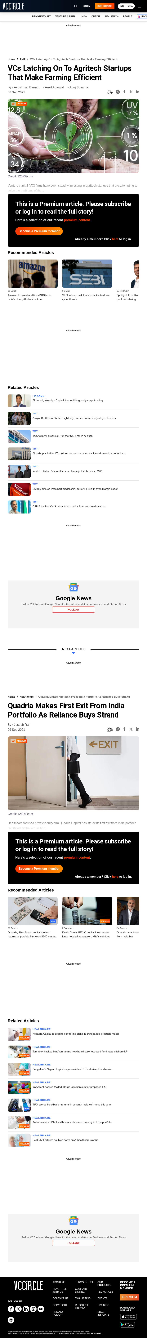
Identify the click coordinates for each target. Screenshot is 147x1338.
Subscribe (104, 6)
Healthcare (27, 696)
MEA (130, 6)
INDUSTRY (111, 16)
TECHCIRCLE (105, 1291)
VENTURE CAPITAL (66, 16)
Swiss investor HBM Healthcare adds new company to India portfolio (72, 1122)
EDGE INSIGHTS (103, 1313)
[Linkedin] (137, 92)
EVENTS (102, 1298)
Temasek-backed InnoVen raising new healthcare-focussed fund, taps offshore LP (80, 1051)
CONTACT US (61, 1298)
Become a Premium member (39, 231)
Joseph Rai (21, 724)
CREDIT (95, 16)
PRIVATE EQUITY (41, 16)
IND (122, 6)
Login (86, 6)
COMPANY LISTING (81, 1290)
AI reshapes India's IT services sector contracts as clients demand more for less (79, 453)
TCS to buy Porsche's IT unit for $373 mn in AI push (63, 435)
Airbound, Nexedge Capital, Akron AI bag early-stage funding (68, 400)
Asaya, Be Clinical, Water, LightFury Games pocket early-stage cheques (74, 418)
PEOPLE (127, 16)
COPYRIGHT (60, 1305)
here (115, 239)
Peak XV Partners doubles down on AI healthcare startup (65, 1139)
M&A (84, 16)
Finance (38, 396)
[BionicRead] (110, 92)
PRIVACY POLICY (58, 1313)
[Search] (75, 6)
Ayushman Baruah (26, 87)
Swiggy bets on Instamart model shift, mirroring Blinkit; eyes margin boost (75, 488)
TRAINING (103, 1305)
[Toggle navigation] (139, 6)
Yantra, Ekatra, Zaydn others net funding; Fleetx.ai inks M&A (67, 471)
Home (11, 59)
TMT (22, 59)
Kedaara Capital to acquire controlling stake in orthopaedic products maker (76, 1033)
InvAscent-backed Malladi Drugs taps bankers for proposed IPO (69, 1086)
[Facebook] (124, 92)
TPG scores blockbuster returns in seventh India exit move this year (72, 1104)
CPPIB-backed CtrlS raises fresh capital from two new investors (69, 506)
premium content (77, 220)
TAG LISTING (83, 1298)
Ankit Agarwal (54, 87)
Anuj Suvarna (78, 87)
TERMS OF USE (84, 1282)
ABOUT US (59, 1282)
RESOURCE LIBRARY (82, 1306)
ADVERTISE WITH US (60, 1290)
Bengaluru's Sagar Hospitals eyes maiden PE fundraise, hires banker (73, 1069)
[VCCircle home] (13, 6)
